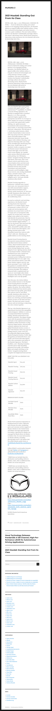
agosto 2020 (9, 610)
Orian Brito (9, 672)
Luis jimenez (9, 665)
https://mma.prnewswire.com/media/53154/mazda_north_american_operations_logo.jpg (19, 506)
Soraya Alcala (9, 681)
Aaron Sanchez (25, 522)
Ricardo (8, 675)
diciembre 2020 (10, 603)
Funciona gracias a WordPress (17, 707)
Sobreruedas (9, 679)
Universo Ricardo (10, 682)
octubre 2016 (9, 626)
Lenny (8, 663)
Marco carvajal (10, 667)
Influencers (9, 658)
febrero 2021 (9, 599)
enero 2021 (9, 601)
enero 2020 (9, 622)
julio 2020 (8, 612)
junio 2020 (9, 614)
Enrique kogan (10, 651)
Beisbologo (9, 643)
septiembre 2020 (10, 608)
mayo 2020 (9, 615)
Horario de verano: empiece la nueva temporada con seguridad (22, 580)
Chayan (8, 645)
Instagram (23, 450)
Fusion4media (10, 652)
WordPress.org (10, 700)
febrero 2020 (9, 621)
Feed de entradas (10, 696)
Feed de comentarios (11, 698)
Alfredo (8, 640)
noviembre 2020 (10, 605)
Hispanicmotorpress (11, 656)
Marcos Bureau (10, 668)
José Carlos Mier (10, 659)
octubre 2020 (9, 606)
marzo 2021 (9, 598)
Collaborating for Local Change (14, 576)
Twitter (15, 450)
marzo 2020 (9, 619)
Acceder (8, 695)
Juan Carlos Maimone (11, 661)
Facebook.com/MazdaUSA (15, 453)
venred (11, 522)
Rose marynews (10, 677)
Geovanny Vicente (11, 654)
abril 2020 (8, 617)
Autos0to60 (9, 642)
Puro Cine (8, 674)
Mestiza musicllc (10, 670)
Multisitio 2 (10, 8)
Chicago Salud (9, 647)
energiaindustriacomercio (12, 649)
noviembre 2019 (10, 624)
